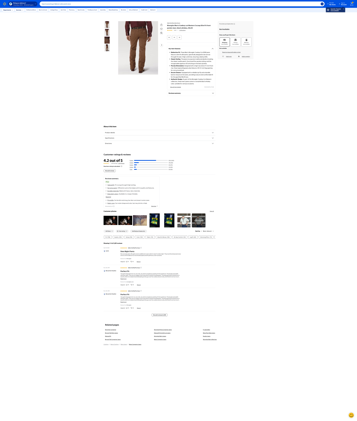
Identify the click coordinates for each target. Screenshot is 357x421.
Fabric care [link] (110, 203)
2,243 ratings (182, 30)
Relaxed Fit (108, 336)
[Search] (322, 3)
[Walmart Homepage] (4, 3)
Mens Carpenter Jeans (160, 339)
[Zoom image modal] (161, 33)
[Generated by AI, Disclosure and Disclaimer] (213, 87)
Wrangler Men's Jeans (160, 336)
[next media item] (161, 45)
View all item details (175, 87)
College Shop (54, 10)
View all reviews (109, 170)
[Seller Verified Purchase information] (141, 247)
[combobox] (182, 3)
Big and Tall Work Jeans (111, 333)
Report (139, 261)
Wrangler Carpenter (110, 329)
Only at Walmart (133, 10)
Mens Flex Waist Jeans (209, 333)
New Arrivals (81, 10)
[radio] (169, 37)
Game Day (103, 10)
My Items (123, 10)
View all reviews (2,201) (159, 315)
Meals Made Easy (113, 10)
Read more (123, 279)
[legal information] (234, 24)
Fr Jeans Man (206, 329)
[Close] (34, 10)
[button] (331, 3)
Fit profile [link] (110, 200)
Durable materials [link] (113, 191)
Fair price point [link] (112, 188)
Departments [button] (7, 10)
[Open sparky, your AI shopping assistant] (351, 415)
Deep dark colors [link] (112, 194)
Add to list (229, 56)
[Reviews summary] (178, 30)
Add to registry (246, 56)
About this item (110, 126)
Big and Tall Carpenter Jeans (113, 339)
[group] (176, 30)
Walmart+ (153, 10)
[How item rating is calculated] (121, 166)
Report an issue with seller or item (231, 52)
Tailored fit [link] (110, 185)
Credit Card (144, 10)
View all (212, 211)
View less (153, 206)
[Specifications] (213, 138)
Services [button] (18, 10)
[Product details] (213, 132)
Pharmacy (72, 10)
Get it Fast (63, 10)
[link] (199, 220)
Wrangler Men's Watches (210, 339)
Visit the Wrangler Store (173, 23)
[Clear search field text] (318, 3)
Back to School (43, 10)
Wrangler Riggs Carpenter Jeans (163, 329)
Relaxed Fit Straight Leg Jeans (162, 333)
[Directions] (213, 143)
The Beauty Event (92, 10)
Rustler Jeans (206, 336)
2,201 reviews (121, 163)
